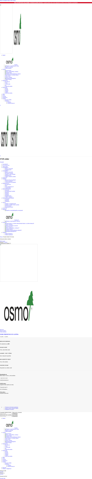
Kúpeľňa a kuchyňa (9, 67)
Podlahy (16, 64)
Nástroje (6, 90)
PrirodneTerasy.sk (11, 103)
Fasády (10, 72)
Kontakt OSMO (8, 99)
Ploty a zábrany (15, 71)
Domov (1, 236)
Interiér (6, 88)
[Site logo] (6, 53)
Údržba (6, 91)
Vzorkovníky (7, 84)
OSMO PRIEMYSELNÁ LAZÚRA (9, 334)
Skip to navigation (3, 0)
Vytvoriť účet (2, 478)
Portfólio (9, 102)
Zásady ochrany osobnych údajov (11, 408)
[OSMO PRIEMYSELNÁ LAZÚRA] (19, 281)
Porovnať (4, 467)
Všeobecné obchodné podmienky (11, 407)
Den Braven (7, 81)
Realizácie (7, 100)
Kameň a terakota (8, 77)
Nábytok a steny (15, 65)
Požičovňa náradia (8, 86)
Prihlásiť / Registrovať (7, 468)
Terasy (10, 70)
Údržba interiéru (8, 68)
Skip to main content (11, 0)
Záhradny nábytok (17, 73)
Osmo (6, 82)
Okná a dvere (7, 76)
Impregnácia (13, 78)
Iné (5, 85)
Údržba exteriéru (8, 79)
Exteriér (6, 89)
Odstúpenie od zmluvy (9, 409)
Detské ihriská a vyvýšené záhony (11, 75)
